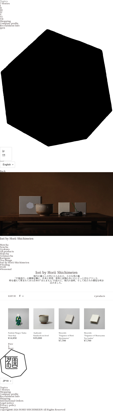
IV (1, 12)
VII (1, 18)
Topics (4, 387)
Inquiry (4, 407)
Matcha (4, 244)
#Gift (3, 266)
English (7, 164)
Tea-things (6, 260)
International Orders (11, 400)
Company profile (9, 23)
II (1, 7)
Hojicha (4, 253)
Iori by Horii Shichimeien (14, 262)
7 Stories (5, 3)
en (3, 154)
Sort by (12, 296)
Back (3, 171)
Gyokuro (5, 249)
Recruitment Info (10, 25)
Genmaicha (6, 255)
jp (3, 150)
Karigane (5, 257)
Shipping (5, 398)
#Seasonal (5, 269)
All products (7, 251)
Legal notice (7, 402)
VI (1, 16)
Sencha (4, 246)
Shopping (5, 21)
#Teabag (5, 264)
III (1, 10)
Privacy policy (8, 405)
